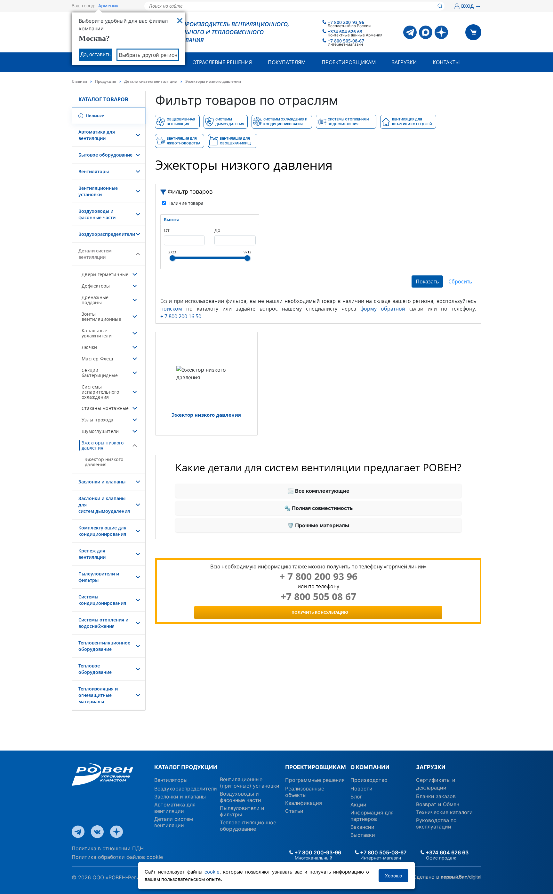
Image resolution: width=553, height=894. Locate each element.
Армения (108, 6)
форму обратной (382, 308)
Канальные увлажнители (97, 333)
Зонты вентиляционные (101, 316)
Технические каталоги (444, 812)
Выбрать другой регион (148, 55)
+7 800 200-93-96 (346, 22)
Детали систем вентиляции (150, 81)
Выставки (362, 835)
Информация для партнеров (372, 815)
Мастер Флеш (97, 359)
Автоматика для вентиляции (96, 135)
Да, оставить (95, 54)
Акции (358, 804)
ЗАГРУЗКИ (430, 767)
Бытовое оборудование (105, 155)
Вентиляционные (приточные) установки (249, 782)
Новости (361, 788)
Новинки (95, 116)
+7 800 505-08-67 (346, 41)
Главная (79, 81)
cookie (212, 872)
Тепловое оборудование (95, 669)
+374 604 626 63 (345, 31)
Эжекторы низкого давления (103, 445)
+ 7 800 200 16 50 (180, 316)
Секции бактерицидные (100, 372)
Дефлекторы (96, 286)
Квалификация (303, 803)
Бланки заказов (436, 796)
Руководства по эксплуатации (436, 823)
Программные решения (315, 780)
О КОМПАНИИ (369, 767)
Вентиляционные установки (98, 191)
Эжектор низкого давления (104, 461)
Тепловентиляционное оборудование (104, 646)
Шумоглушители (100, 431)
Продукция (105, 81)
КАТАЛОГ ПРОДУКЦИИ (185, 767)
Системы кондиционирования (102, 600)
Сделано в (427, 877)
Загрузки (404, 62)
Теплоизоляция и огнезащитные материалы (98, 695)
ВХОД (471, 6)
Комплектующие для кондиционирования (102, 531)
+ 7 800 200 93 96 (318, 576)
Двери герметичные (105, 274)
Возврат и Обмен (437, 804)
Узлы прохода (97, 420)
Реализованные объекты (304, 791)
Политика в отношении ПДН (108, 848)
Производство (369, 780)
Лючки (89, 347)
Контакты (446, 62)
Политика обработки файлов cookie (117, 857)
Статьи (294, 811)
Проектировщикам (349, 62)
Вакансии (362, 827)
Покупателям (287, 62)
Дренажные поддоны (95, 299)
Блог (356, 796)
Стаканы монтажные (105, 408)
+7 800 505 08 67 (318, 596)
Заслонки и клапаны (101, 482)
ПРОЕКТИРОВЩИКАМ (315, 767)
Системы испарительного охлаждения (100, 392)
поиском (171, 308)
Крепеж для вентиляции (92, 554)
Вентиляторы (93, 171)
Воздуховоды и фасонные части (97, 214)
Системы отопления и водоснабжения (103, 623)
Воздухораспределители (106, 234)
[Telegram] (410, 32)
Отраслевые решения (222, 62)
